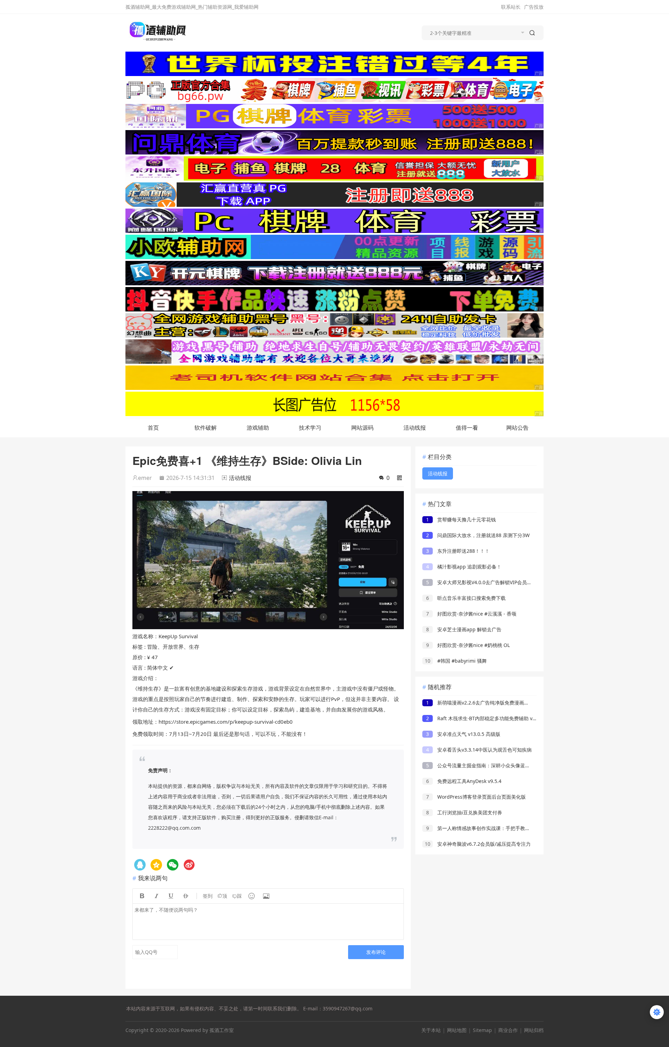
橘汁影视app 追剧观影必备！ (463, 566)
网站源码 (362, 427)
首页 (153, 427)
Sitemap (482, 1030)
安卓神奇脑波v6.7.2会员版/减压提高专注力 (478, 844)
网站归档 (534, 1030)
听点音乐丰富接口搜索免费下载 (466, 598)
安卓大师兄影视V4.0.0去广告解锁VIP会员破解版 (483, 582)
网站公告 (517, 427)
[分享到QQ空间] (140, 865)
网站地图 (457, 1030)
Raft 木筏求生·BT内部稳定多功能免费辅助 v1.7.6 (485, 718)
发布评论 (376, 952)
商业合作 (508, 1030)
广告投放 (534, 6)
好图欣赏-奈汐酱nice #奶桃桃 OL (468, 645)
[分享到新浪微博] (189, 865)
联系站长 (511, 6)
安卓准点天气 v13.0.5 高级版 (463, 734)
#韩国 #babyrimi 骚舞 (456, 660)
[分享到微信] (172, 865)
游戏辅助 (258, 427)
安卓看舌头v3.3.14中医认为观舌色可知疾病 (479, 749)
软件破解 (205, 427)
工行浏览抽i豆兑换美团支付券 (464, 812)
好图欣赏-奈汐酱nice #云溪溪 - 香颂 (471, 613)
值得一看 (467, 427)
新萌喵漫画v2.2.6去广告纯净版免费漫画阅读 (480, 702)
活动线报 (414, 427)
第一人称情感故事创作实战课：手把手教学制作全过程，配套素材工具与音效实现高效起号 (529, 828)
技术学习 (310, 427)
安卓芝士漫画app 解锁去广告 (463, 629)
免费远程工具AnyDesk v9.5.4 (463, 781)
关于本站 (431, 1030)
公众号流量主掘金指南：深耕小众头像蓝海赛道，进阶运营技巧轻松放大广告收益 (519, 765)
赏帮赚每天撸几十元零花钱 (461, 519)
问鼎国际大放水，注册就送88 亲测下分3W (478, 535)
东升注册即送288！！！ (458, 551)
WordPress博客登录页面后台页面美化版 (476, 796)
